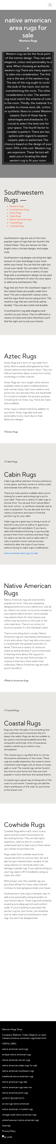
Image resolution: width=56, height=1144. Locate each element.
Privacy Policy (8, 1131)
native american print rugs (15, 1092)
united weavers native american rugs (20, 1120)
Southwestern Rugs (19, 209)
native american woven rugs (16, 1060)
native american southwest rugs (18, 1071)
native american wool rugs (15, 1049)
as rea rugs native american (15, 1103)
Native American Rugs (21, 219)
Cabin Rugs (15, 216)
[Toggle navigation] (50, 5)
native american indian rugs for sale (19, 1065)
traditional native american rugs (17, 1076)
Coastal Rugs (16, 222)
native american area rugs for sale (21, 553)
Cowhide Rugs (17, 226)
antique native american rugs (16, 1054)
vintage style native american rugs (19, 1114)
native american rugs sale (14, 1081)
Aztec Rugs (15, 212)
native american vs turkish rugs (17, 1109)
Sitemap (6, 1125)
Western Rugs (17, 206)
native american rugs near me (17, 1087)
